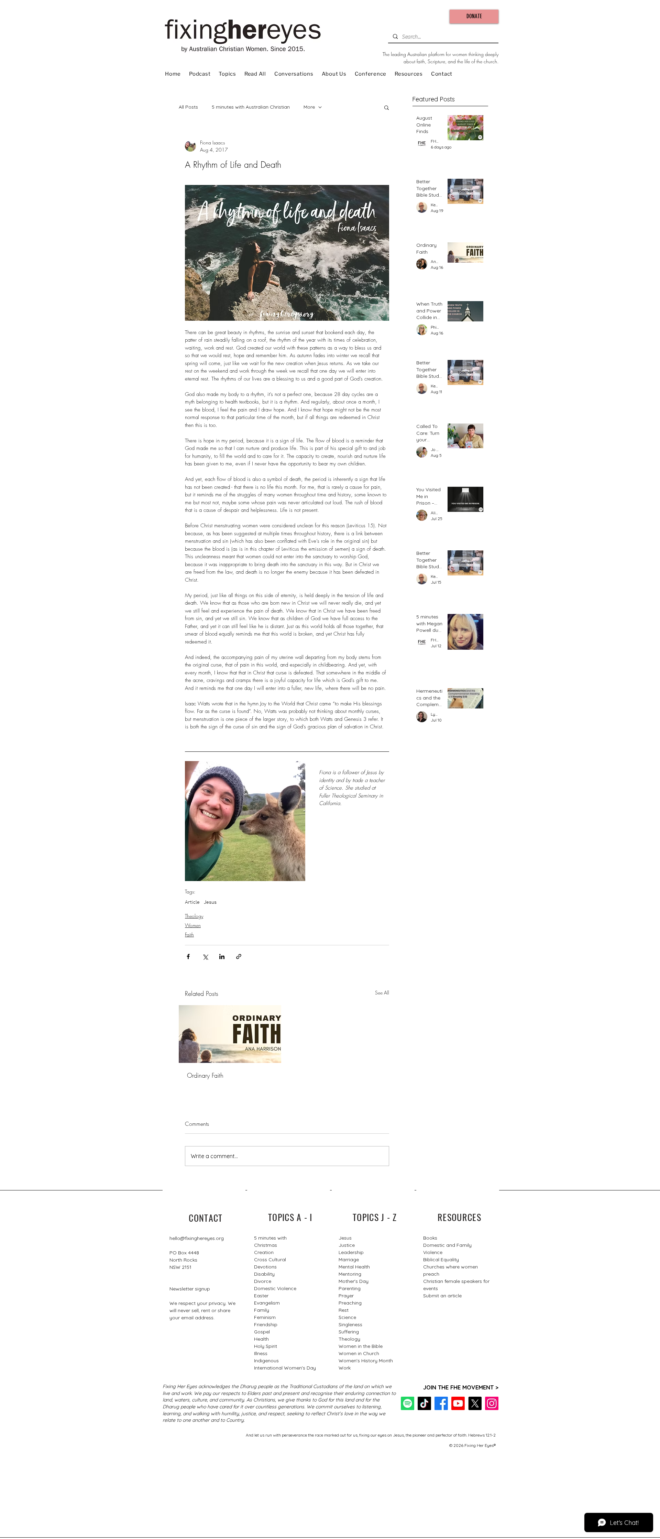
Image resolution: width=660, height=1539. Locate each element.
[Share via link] (238, 956)
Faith (189, 934)
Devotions (265, 1267)
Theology (194, 916)
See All (382, 992)
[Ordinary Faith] (230, 1034)
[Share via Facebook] (188, 956)
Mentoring (350, 1274)
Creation (264, 1252)
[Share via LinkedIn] (222, 956)
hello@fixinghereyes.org (196, 1238)
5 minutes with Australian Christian (251, 107)
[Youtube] (458, 1403)
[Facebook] (441, 1403)
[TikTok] (424, 1403)
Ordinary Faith (205, 1075)
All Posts (188, 107)
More (309, 107)
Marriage (349, 1259)
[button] (386, 107)
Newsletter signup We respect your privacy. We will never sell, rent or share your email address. (202, 1303)
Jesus (210, 902)
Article (192, 902)
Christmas (265, 1245)
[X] (475, 1403)
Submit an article (442, 1296)
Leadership (351, 1252)
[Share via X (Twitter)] (205, 956)
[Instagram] (491, 1403)
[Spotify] (407, 1403)
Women (193, 925)
